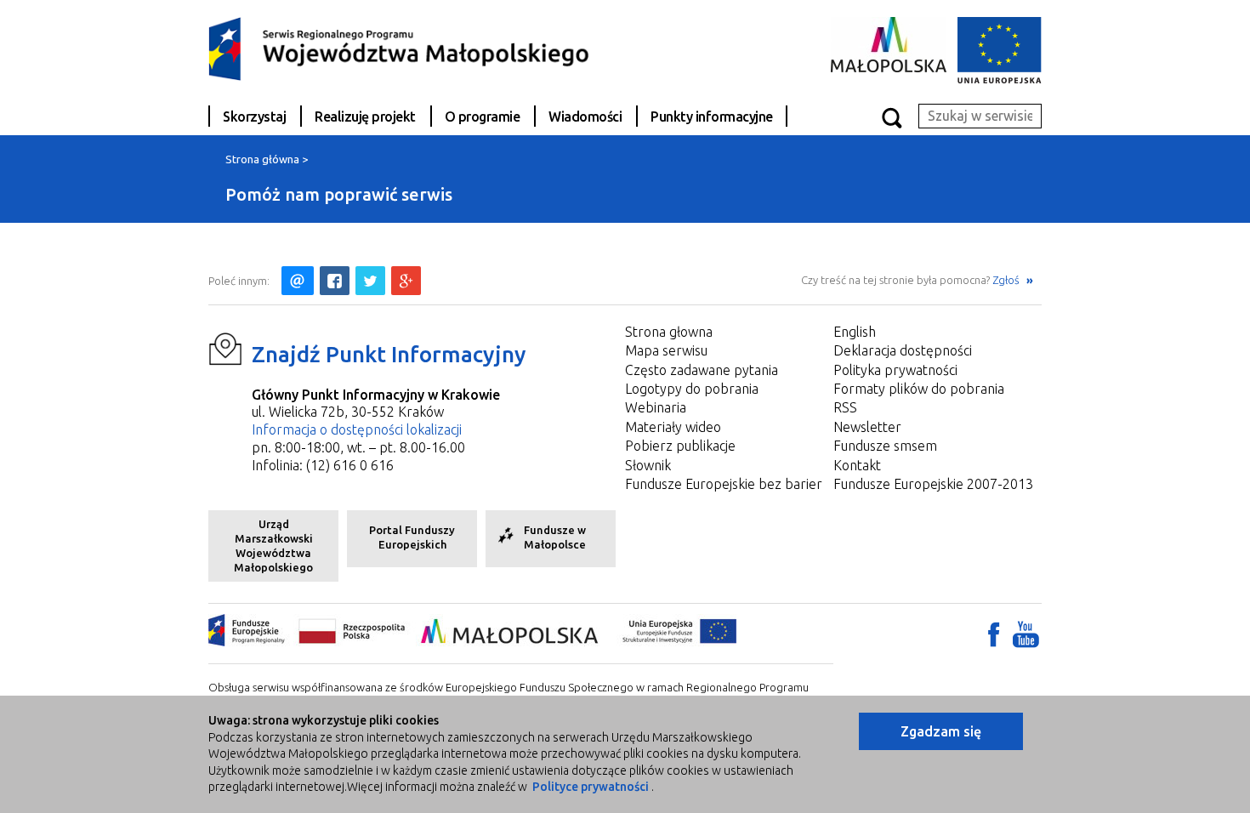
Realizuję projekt (365, 116)
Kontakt (857, 465)
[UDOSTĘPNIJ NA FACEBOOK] (334, 280)
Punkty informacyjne (712, 116)
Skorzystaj (254, 116)
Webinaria (655, 407)
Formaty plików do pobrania (918, 388)
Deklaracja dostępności (902, 350)
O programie (482, 116)
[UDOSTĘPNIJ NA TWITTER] (370, 280)
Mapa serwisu (666, 350)
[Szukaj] (891, 117)
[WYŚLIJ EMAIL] (297, 280)
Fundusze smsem (885, 445)
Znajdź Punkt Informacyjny (389, 354)
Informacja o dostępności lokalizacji (357, 429)
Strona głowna (669, 331)
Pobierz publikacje (680, 445)
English (854, 331)
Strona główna (262, 159)
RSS (845, 407)
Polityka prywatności (895, 370)
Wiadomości (585, 116)
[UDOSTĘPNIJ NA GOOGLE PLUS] (406, 280)
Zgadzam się (941, 731)
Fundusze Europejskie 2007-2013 (933, 484)
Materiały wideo (673, 427)
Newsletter (867, 427)
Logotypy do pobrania (692, 388)
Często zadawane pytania (701, 370)
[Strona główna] (399, 47)
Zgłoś (1007, 280)
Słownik (648, 465)
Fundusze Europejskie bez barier (723, 484)
